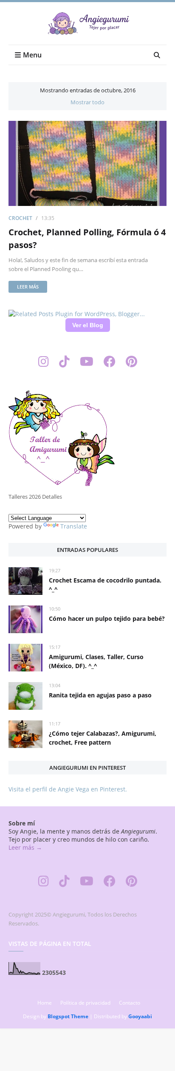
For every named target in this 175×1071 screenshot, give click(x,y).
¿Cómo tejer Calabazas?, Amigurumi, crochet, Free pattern (102, 737)
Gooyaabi (140, 1016)
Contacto (129, 1002)
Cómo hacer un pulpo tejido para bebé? (107, 618)
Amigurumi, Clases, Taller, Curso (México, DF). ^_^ (96, 661)
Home (44, 1002)
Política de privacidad (85, 1002)
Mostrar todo (87, 102)
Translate (73, 526)
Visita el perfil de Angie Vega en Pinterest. (67, 789)
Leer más (28, 286)
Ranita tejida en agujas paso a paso (100, 695)
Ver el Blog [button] (87, 325)
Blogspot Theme (68, 1016)
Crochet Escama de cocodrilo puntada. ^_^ (105, 584)
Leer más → (25, 847)
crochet (20, 218)
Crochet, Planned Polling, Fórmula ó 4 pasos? (87, 238)
